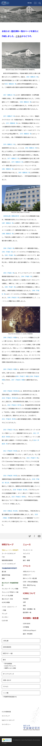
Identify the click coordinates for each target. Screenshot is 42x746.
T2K (3, 557)
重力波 (4, 572)
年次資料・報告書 (31, 618)
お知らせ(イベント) (29, 571)
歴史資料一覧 (27, 612)
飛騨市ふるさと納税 (10, 668)
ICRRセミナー (27, 575)
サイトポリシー (6, 724)
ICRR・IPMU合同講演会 (30, 582)
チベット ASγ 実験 (7, 595)
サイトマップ (5, 716)
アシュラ (4, 614)
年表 (24, 606)
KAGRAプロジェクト (10, 666)
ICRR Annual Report (29, 630)
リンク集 (5, 693)
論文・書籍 (26, 560)
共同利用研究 (7, 647)
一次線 (4, 610)
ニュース (27, 544)
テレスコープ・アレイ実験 (10, 589)
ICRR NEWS (26, 624)
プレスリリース (27, 550)
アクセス (5, 686)
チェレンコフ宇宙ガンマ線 (10, 592)
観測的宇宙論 (6, 575)
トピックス (26, 553)
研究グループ (7, 544)
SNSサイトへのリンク (8, 720)
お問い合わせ (7, 680)
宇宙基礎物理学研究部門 (9, 568)
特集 (24, 557)
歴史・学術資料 (28, 634)
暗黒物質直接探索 (7, 560)
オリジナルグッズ (8, 674)
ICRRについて (29, 593)
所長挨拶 (25, 599)
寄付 (4, 660)
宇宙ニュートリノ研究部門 (10, 550)
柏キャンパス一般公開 (30, 578)
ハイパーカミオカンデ (9, 564)
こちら (18, 36)
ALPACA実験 (6, 602)
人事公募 (5, 641)
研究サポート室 (8, 653)
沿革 (24, 602)
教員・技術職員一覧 (29, 609)
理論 (3, 578)
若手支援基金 (8, 663)
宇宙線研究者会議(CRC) (10, 697)
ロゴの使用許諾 (6, 712)
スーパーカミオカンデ (9, 553)
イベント (27, 565)
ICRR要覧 (26, 627)
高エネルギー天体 (7, 599)
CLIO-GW (5, 620)
